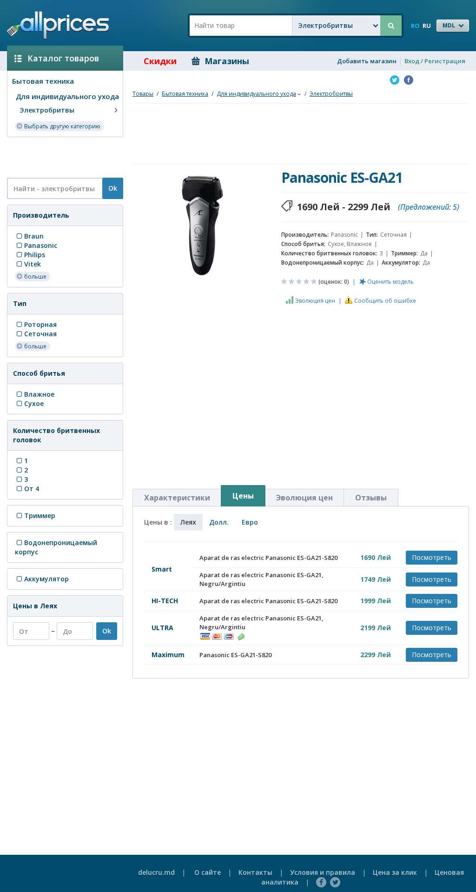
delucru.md (156, 872)
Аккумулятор (46, 578)
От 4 (31, 488)
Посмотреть (431, 557)
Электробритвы (47, 110)
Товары (142, 94)
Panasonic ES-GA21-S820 (235, 655)
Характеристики (177, 498)
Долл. (219, 522)
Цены (243, 496)
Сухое (34, 403)
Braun (34, 236)
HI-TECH (165, 600)
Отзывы (371, 498)
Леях (188, 522)
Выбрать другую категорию (62, 126)
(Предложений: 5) (428, 207)
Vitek (32, 264)
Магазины (227, 61)
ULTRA (162, 627)
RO (415, 25)
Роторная (40, 324)
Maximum (168, 654)
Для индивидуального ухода (67, 96)
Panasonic (40, 245)
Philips (34, 254)
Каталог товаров (63, 58)
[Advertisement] (61, 157)
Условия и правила (322, 872)
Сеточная (40, 333)
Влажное (39, 394)
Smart (162, 569)
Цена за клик (395, 872)
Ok (112, 188)
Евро (250, 522)
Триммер (39, 515)
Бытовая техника (43, 81)
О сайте (207, 872)
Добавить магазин (367, 61)
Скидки (160, 61)
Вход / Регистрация (434, 61)
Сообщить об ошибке (385, 301)
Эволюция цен (315, 301)
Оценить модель (390, 282)
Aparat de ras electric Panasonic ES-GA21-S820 (268, 557)
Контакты (255, 872)
